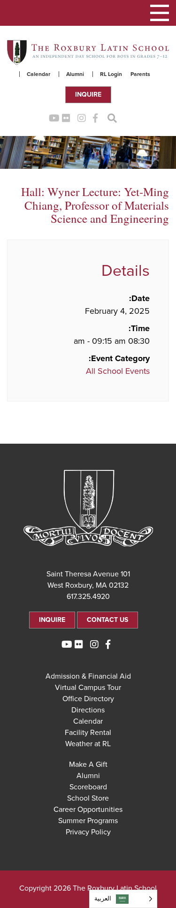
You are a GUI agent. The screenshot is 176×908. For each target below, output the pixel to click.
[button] (159, 13)
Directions (88, 710)
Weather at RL (88, 744)
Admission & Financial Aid (88, 676)
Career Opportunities (88, 809)
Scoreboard (88, 787)
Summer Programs (88, 820)
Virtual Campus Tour (88, 687)
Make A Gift (88, 764)
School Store (88, 798)
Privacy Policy (88, 832)
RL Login (111, 74)
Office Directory (88, 699)
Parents (140, 74)
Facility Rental (88, 732)
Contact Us (107, 620)
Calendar (38, 74)
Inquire (88, 94)
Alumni (75, 74)
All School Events (118, 371)
